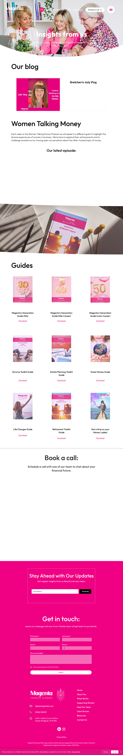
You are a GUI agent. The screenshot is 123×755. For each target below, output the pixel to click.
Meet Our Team (84, 707)
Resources (81, 715)
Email (33, 645)
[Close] (121, 751)
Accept (115, 752)
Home (79, 690)
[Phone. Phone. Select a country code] (65, 648)
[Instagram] (64, 729)
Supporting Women (85, 703)
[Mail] (41, 9)
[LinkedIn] (59, 729)
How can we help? (36, 653)
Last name (66, 636)
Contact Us (82, 720)
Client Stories (83, 711)
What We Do (83, 698)
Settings (105, 752)
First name (34, 636)
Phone (65, 645)
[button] (111, 9)
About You (81, 694)
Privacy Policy (76, 752)
